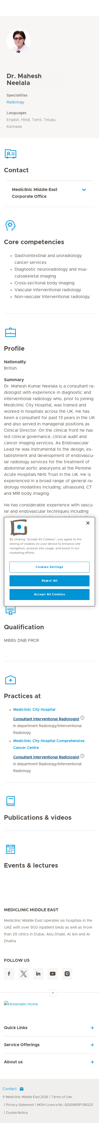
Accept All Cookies (49, 594)
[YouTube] (53, 974)
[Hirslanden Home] (49, 1005)
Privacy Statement (20, 1104)
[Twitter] (23, 974)
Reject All (50, 580)
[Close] (88, 522)
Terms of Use (61, 1097)
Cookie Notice (17, 1112)
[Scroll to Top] (53, 993)
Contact (10, 1089)
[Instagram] (67, 974)
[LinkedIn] (38, 974)
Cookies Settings (49, 567)
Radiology (15, 102)
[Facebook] (9, 974)
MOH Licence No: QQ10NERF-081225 (65, 1104)
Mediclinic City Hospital (34, 710)
